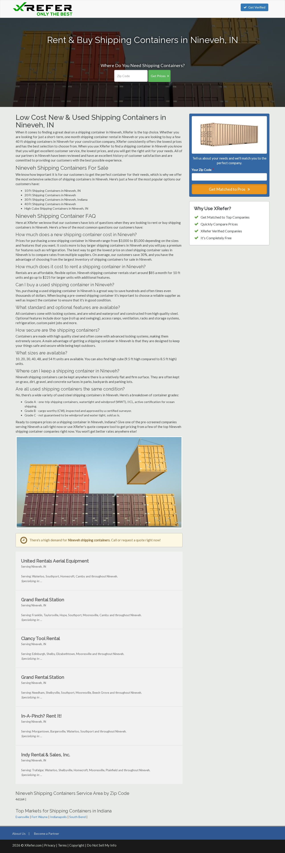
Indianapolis (58, 817)
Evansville (22, 817)
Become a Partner (46, 833)
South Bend (77, 817)
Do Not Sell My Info (101, 845)
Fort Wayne (40, 817)
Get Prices (158, 76)
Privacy (49, 845)
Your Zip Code (203, 170)
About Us (19, 833)
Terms (62, 845)
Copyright (76, 845)
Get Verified (256, 7)
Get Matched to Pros (227, 189)
